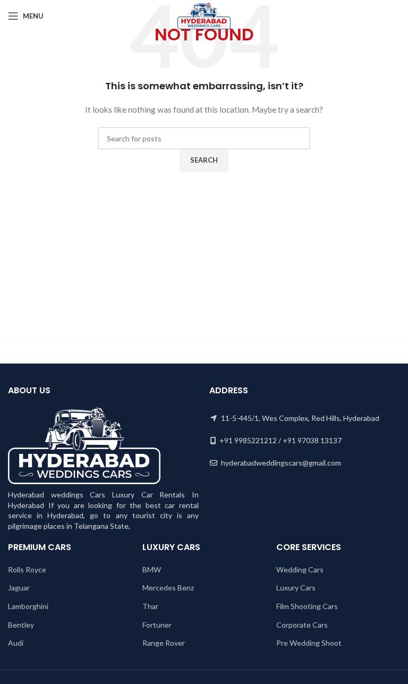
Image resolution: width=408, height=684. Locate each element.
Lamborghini (28, 606)
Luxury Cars (296, 587)
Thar (150, 606)
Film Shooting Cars (307, 606)
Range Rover (163, 642)
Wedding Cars (300, 569)
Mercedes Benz (168, 587)
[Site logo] (203, 15)
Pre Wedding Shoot (309, 642)
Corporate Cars (302, 624)
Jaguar (19, 587)
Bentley (21, 624)
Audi (15, 642)
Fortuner (157, 624)
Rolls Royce (27, 569)
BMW (151, 569)
